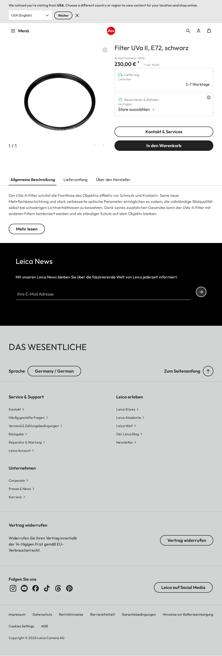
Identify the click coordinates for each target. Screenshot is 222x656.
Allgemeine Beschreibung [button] (32, 179)
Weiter (63, 15)
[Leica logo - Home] (111, 31)
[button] (208, 371)
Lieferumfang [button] (75, 179)
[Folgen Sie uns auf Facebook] (35, 588)
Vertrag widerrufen (186, 540)
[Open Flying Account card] (198, 31)
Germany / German (54, 371)
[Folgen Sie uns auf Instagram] (13, 588)
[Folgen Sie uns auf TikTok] (46, 588)
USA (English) (21, 15)
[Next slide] (103, 145)
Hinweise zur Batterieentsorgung (188, 614)
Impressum (17, 614)
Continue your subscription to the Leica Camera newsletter (201, 292)
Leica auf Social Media (183, 587)
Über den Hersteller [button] (113, 179)
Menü (23, 30)
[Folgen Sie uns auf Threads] (58, 588)
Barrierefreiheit (102, 614)
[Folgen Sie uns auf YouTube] (24, 588)
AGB (44, 626)
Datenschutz (42, 614)
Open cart (209, 31)
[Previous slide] (94, 145)
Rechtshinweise (71, 614)
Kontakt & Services (163, 131)
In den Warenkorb (163, 145)
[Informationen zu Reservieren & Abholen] (208, 97)
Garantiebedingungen (139, 614)
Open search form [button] (188, 31)
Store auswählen (134, 109)
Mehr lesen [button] (27, 229)
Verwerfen (77, 15)
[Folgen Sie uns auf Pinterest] (69, 588)
